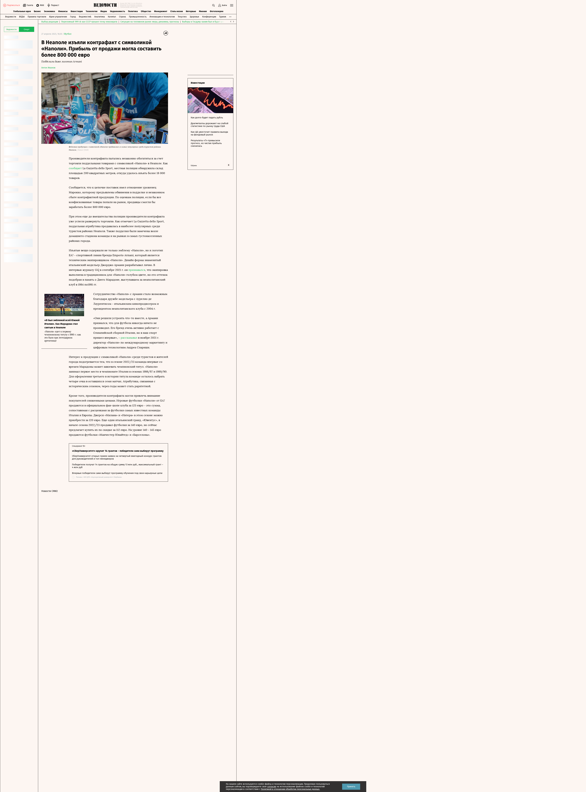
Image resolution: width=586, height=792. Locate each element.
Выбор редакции (49, 21)
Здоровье (194, 16)
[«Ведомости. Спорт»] (106, 5)
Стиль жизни (176, 11)
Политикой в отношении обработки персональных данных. (290, 789)
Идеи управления (58, 16)
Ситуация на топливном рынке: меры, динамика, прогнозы (149, 21)
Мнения (203, 11)
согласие (271, 786)
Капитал (112, 16)
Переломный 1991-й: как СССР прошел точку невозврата (89, 21)
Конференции (209, 16)
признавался (136, 270)
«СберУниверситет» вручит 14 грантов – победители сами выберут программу (117, 450)
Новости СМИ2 (49, 491)
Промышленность (137, 16)
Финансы (63, 11)
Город (73, 16)
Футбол (67, 34)
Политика (133, 11)
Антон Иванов (48, 67)
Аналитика (99, 16)
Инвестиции (77, 11)
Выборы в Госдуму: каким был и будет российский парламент (213, 21)
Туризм (222, 16)
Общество (146, 11)
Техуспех (182, 16)
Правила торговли (37, 16)
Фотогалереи (216, 11)
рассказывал (129, 337)
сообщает (75, 168)
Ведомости (10, 16)
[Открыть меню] (231, 5)
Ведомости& (85, 16)
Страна (122, 16)
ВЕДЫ (22, 16)
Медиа (103, 11)
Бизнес (37, 11)
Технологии (91, 11)
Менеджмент (160, 11)
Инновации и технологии (162, 16)
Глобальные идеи (22, 11)
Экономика (49, 11)
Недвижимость (117, 11)
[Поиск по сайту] (213, 5)
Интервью (191, 11)
